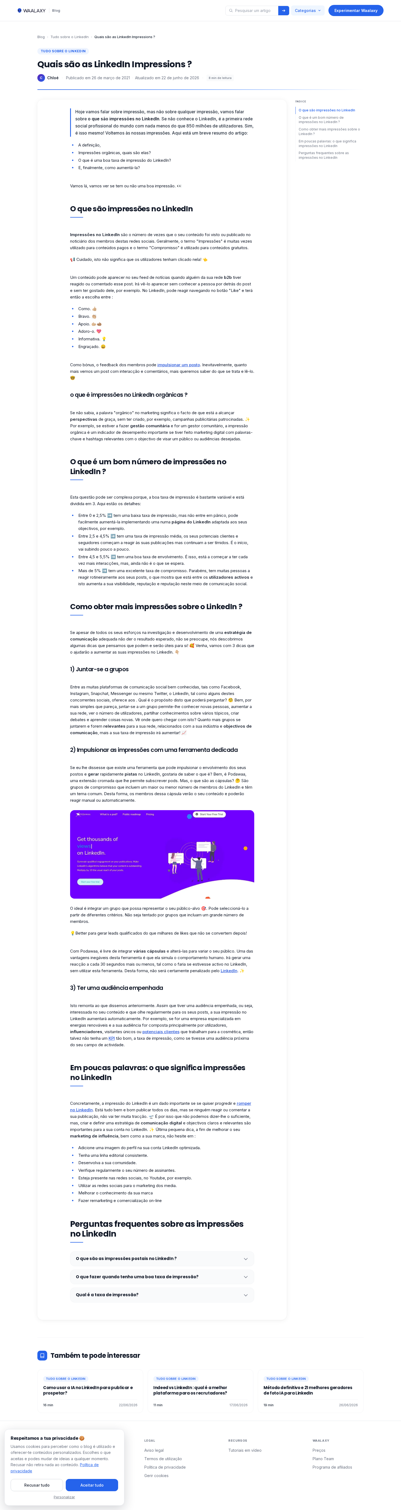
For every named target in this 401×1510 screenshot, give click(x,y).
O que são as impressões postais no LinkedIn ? (126, 1258)
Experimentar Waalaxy (356, 10)
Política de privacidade (165, 1467)
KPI (112, 1038)
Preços (319, 1450)
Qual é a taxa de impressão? (107, 1295)
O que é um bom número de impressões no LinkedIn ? (321, 119)
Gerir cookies (156, 1475)
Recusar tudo (37, 1485)
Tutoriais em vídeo (245, 1450)
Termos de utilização (163, 1458)
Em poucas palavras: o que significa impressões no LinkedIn (327, 143)
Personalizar (64, 1497)
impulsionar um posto (178, 364)
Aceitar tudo (92, 1485)
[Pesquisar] (283, 10)
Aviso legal (154, 1450)
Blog (56, 10)
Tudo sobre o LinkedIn (69, 37)
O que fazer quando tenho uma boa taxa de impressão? (137, 1277)
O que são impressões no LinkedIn (327, 110)
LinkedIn (229, 970)
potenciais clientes (160, 1031)
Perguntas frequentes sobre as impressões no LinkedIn (324, 155)
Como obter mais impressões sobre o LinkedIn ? (329, 131)
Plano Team (323, 1458)
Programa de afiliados (332, 1467)
